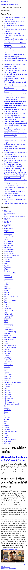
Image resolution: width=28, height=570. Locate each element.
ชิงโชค (6, 269)
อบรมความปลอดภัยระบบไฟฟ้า (12, 382)
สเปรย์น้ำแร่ (7, 370)
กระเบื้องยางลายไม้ (9, 232)
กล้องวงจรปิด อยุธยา (9, 236)
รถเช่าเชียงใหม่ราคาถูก (10, 331)
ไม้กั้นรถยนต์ (7, 441)
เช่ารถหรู (6, 408)
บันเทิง (5, 312)
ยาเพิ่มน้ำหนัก (7, 327)
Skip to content (4, 1)
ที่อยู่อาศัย (6, 292)
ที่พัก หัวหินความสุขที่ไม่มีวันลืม (12, 164)
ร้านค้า (6, 341)
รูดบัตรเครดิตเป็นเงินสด (10, 345)
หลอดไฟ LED (7, 376)
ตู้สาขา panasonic (8, 279)
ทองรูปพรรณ (7, 282)
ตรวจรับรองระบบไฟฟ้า (10, 273)
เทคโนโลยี (7, 417)
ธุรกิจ (5, 298)
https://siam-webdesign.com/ (10, 549)
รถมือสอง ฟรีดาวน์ (9, 329)
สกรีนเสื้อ (6, 355)
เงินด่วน (6, 406)
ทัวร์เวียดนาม (7, 288)
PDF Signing (7, 219)
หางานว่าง (6, 380)
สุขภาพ (6, 369)
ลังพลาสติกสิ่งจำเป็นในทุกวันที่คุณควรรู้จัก (15, 203)
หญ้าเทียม (6, 372)
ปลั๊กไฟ (6, 320)
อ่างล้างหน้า (7, 386)
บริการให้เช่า (7, 306)
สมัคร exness (7, 357)
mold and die (7, 218)
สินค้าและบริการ (8, 365)
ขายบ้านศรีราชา (8, 245)
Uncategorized (7, 225)
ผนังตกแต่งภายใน (8, 324)
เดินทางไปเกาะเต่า (9, 414)
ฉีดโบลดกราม (7, 267)
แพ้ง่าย (5, 433)
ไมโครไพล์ (7, 443)
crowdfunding (7, 211)
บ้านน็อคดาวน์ (8, 314)
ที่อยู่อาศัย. (6, 294)
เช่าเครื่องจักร (7, 410)
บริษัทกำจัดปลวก (8, 308)
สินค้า (5, 363)
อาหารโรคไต (7, 394)
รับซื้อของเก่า (7, 335)
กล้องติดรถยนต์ (8, 234)
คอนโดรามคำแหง (9, 253)
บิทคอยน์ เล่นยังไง (8, 316)
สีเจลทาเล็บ (7, 367)
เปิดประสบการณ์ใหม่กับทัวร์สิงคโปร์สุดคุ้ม (15, 58)
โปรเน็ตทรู (6, 435)
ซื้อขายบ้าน (7, 271)
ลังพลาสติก (7, 349)
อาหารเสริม (7, 390)
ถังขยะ (5, 281)
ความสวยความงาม (9, 249)
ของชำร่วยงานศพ (8, 241)
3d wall (5, 210)
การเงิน (6, 239)
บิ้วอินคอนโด (7, 318)
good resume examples (9, 213)
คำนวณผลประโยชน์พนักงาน (11, 255)
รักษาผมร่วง (7, 333)
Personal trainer (7, 221)
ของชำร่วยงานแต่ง (9, 243)
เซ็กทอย (6, 412)
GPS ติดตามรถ (8, 214)
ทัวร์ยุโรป (6, 286)
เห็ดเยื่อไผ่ (6, 427)
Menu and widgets (5, 10)
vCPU (5, 227)
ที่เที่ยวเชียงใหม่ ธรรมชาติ (11, 296)
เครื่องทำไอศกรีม (8, 398)
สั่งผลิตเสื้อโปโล (8, 359)
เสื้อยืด (5, 421)
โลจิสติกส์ (6, 437)
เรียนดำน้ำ (6, 419)
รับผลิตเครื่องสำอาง (9, 339)
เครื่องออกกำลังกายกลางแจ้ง (11, 404)
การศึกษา (6, 237)
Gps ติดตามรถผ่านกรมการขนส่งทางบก (14, 216)
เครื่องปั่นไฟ (7, 400)
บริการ (5, 304)
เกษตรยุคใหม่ (7, 396)
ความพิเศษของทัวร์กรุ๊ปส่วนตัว (12, 33)
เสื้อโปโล (6, 425)
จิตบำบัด (6, 263)
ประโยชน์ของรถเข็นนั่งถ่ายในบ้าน (13, 68)
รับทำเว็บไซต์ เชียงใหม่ (10, 337)
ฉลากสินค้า (7, 265)
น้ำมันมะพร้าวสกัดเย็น (10, 300)
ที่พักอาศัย (6, 290)
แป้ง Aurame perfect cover (10, 431)
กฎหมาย (6, 230)
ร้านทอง (6, 343)
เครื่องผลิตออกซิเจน (9, 402)
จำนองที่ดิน (7, 259)
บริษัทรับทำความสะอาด (10, 310)
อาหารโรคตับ (7, 392)
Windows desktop (8, 228)
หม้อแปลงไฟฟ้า (8, 374)
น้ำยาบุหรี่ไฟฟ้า (8, 302)
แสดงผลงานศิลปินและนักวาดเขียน (10, 4)
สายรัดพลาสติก (8, 361)
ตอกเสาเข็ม (7, 275)
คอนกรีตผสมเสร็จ (8, 251)
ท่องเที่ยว (6, 284)
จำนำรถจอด (7, 261)
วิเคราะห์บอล (7, 351)
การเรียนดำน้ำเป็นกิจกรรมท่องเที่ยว (13, 166)
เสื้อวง (5, 423)
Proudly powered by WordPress (8, 568)
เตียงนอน (6, 415)
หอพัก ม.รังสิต (7, 378)
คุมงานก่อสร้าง (8, 257)
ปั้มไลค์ (6, 322)
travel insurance (7, 224)
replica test (6, 222)
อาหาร (5, 388)
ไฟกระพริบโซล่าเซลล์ (10, 439)
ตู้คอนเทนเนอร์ (8, 277)
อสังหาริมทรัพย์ (8, 384)
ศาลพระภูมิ (7, 353)
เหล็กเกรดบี (7, 429)
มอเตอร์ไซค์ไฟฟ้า (8, 326)
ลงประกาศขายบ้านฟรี (10, 347)
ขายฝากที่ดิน (7, 247)
